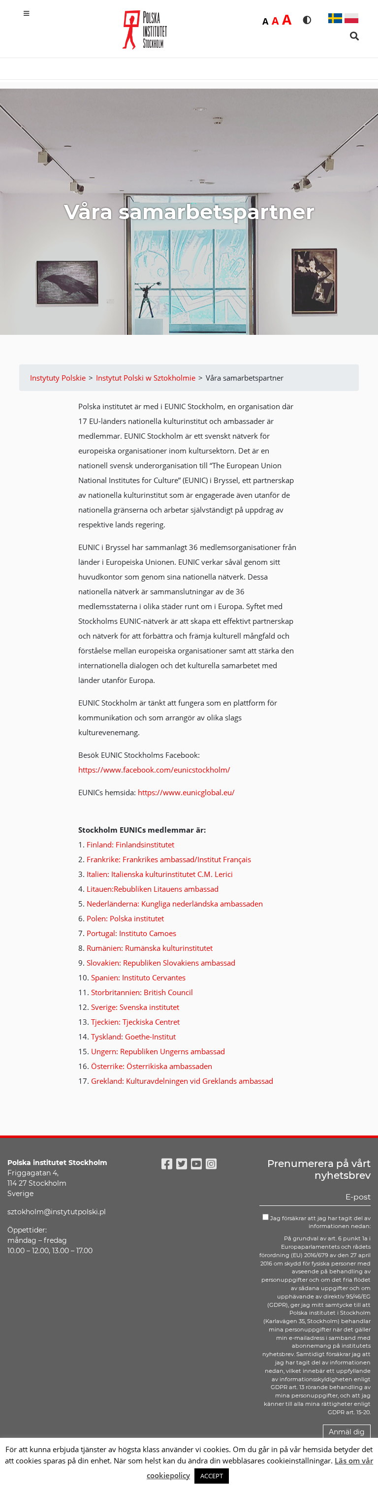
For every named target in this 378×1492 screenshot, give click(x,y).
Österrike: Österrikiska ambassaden (151, 1066)
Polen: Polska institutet (125, 918)
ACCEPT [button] (211, 1475)
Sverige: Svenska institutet (135, 1007)
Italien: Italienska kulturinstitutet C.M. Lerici (160, 874)
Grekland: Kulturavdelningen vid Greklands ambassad (182, 1081)
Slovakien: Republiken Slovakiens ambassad (161, 963)
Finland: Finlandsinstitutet (130, 844)
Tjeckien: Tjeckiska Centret (135, 1022)
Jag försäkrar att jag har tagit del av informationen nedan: (320, 1222)
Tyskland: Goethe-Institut (133, 1036)
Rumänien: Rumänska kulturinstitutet (150, 948)
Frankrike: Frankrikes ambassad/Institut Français (169, 859)
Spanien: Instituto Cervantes (138, 977)
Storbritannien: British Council (142, 992)
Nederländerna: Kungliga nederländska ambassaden (175, 903)
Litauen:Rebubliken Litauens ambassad (153, 889)
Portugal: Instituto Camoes (131, 933)
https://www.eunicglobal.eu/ (186, 792)
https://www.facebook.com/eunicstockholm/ (154, 770)
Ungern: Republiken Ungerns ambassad (158, 1051)
